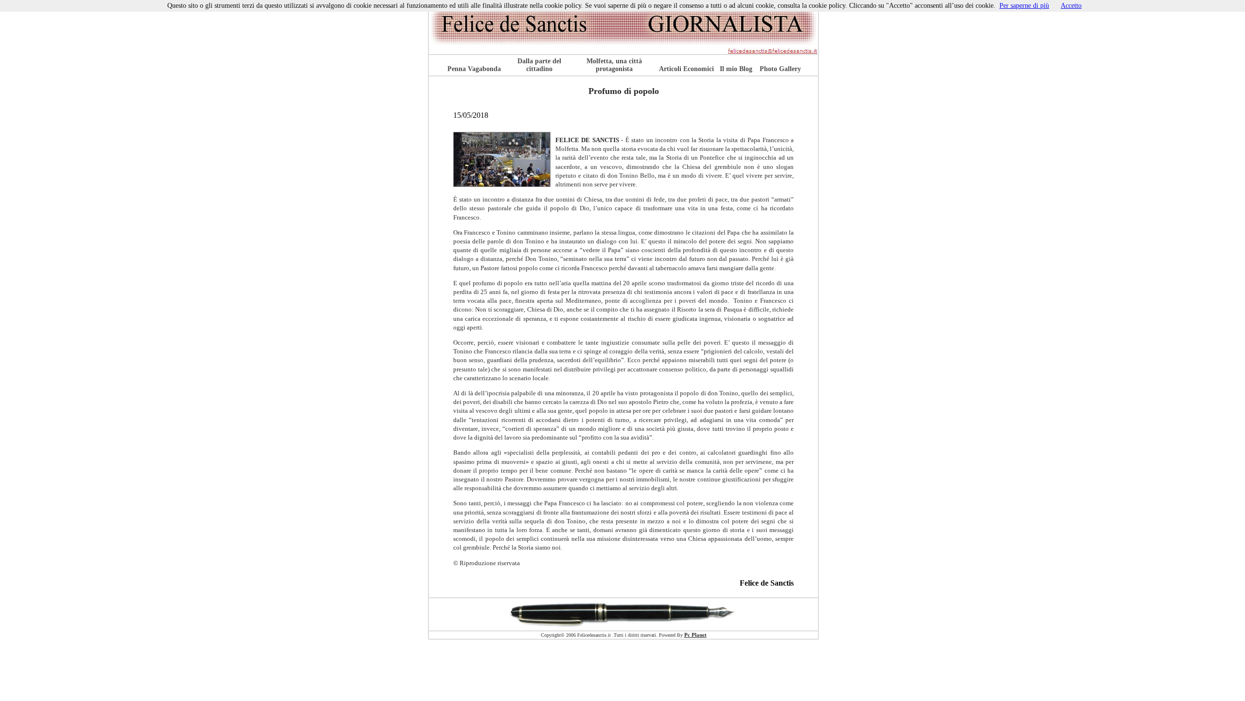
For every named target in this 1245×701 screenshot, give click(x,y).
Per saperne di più (1024, 5)
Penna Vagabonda (474, 69)
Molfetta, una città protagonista (614, 65)
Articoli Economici (686, 69)
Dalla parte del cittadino (539, 65)
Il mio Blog (736, 69)
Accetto (1071, 5)
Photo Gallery (780, 69)
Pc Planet (695, 635)
